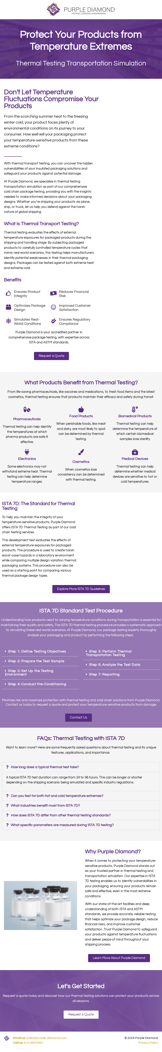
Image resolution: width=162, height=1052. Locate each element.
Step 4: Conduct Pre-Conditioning (37, 684)
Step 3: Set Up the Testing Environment (29, 672)
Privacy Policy (148, 1042)
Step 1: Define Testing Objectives (37, 651)
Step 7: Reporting (104, 674)
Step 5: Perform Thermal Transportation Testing (109, 653)
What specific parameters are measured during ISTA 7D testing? (62, 825)
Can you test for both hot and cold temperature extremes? (57, 796)
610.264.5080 (28, 1042)
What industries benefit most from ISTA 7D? (45, 805)
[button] (40, 651)
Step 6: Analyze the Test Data (114, 665)
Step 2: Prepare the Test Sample (36, 661)
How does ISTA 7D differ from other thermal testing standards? (61, 815)
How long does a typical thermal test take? (45, 767)
